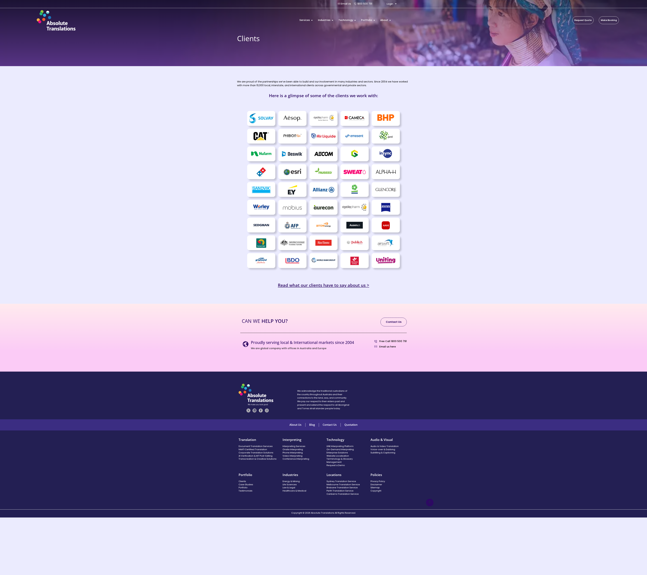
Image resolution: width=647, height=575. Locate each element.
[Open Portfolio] (374, 20)
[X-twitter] (248, 410)
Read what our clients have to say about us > (323, 285)
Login (390, 4)
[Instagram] (267, 410)
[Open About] (390, 20)
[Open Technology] (355, 20)
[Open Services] (312, 20)
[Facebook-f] (261, 410)
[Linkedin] (254, 410)
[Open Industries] (332, 20)
